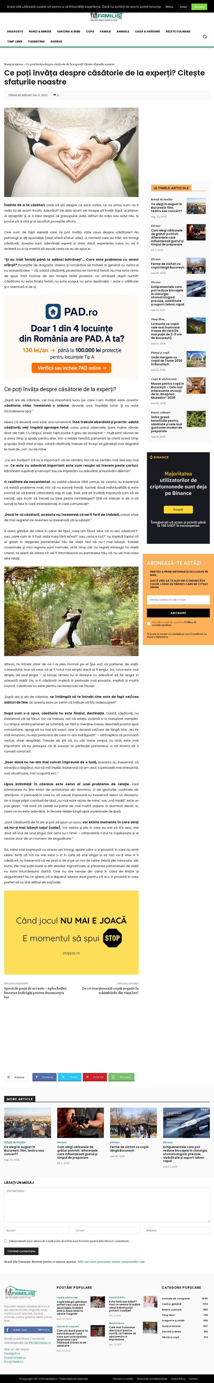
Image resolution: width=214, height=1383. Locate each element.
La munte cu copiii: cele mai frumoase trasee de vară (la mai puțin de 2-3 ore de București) (166, 331)
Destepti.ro (12, 1353)
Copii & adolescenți (163, 378)
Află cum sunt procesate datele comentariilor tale (111, 1261)
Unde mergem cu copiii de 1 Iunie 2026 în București (166, 361)
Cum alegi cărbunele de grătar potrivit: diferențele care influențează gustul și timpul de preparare (167, 237)
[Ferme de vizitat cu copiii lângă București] (196, 266)
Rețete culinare (160, 412)
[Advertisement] (71, 1035)
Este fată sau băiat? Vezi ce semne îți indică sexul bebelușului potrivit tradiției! (124, 1306)
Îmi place (44, 1329)
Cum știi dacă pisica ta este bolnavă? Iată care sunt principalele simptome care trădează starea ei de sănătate (72, 1338)
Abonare (178, 613)
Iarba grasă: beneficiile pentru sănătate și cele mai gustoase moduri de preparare (166, 424)
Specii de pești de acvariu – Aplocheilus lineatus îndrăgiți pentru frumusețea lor (35, 992)
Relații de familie (161, 199)
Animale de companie (68, 1326)
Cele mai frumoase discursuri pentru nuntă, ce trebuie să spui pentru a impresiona (122, 1333)
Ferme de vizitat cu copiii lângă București (167, 265)
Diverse (155, 225)
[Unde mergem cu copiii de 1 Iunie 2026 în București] (196, 359)
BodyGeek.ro (13, 1362)
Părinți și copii (160, 352)
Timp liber (157, 319)
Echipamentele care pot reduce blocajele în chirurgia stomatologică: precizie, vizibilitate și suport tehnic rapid (167, 295)
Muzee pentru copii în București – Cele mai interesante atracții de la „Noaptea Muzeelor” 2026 (167, 391)
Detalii (183, 6)
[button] (205, 37)
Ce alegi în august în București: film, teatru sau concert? (166, 207)
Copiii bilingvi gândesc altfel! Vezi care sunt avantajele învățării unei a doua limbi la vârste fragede (72, 1308)
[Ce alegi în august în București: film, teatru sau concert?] (196, 206)
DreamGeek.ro (15, 1358)
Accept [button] (199, 6)
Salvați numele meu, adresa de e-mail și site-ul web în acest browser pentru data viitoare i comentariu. (69, 1241)
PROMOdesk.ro (40, 1343)
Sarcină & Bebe (117, 1297)
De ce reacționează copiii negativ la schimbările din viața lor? (110, 990)
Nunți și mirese (13, 64)
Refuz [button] (169, 6)
